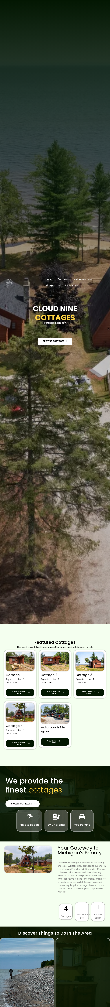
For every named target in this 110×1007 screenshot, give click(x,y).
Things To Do (53, 285)
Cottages (63, 279)
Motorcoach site (83, 279)
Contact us (71, 285)
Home (49, 279)
